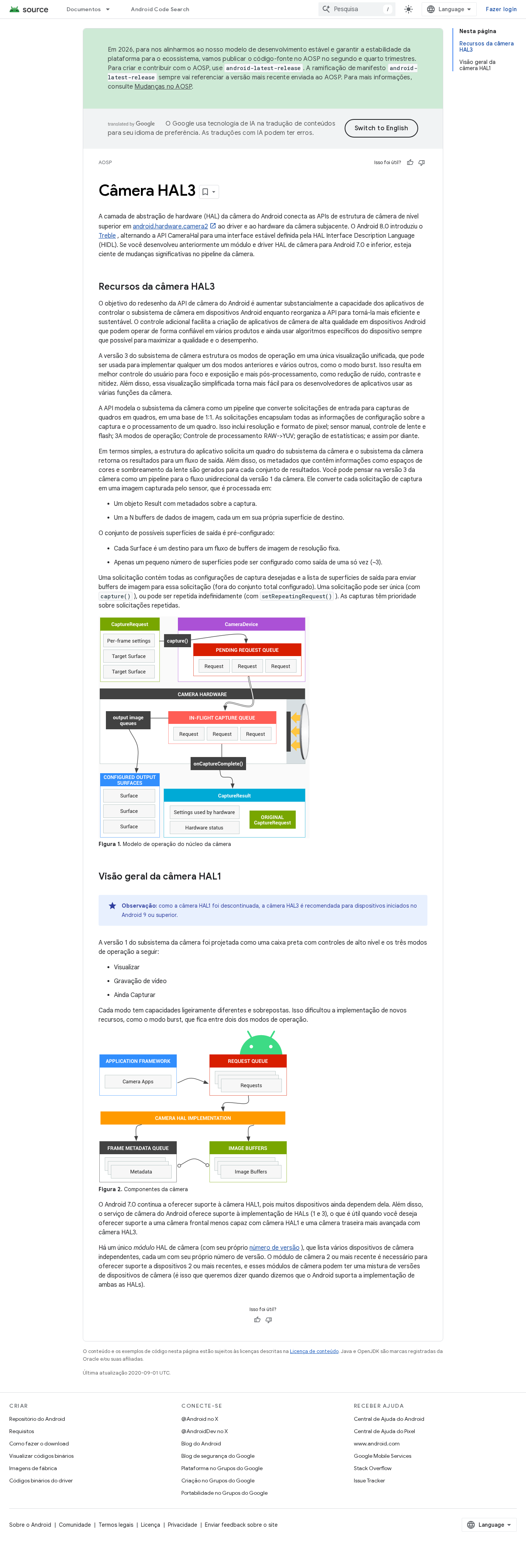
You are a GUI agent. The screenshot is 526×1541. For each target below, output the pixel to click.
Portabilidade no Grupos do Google (224, 1492)
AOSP (105, 162)
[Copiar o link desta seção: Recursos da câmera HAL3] (222, 287)
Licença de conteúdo (314, 1351)
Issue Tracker (369, 1480)
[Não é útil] (421, 162)
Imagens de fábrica (33, 1468)
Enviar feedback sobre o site (241, 1525)
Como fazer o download (39, 1443)
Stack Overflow (373, 1468)
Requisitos (21, 1431)
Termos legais (116, 1525)
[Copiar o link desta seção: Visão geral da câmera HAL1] (229, 877)
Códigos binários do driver (41, 1480)
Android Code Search (160, 9)
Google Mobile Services (382, 1455)
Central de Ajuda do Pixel (384, 1431)
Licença (150, 1525)
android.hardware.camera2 (170, 226)
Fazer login (501, 9)
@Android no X (199, 1418)
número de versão (275, 1248)
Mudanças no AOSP (163, 87)
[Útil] (410, 162)
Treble (107, 236)
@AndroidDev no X (204, 1431)
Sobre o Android (30, 1525)
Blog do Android (201, 1443)
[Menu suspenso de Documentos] (111, 9)
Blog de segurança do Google (218, 1455)
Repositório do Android (37, 1418)
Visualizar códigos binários (41, 1455)
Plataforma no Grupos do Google (222, 1468)
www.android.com (377, 1443)
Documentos (84, 9)
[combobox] (356, 9)
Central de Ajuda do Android (389, 1418)
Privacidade (182, 1525)
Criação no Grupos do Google (218, 1480)
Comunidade (75, 1525)
